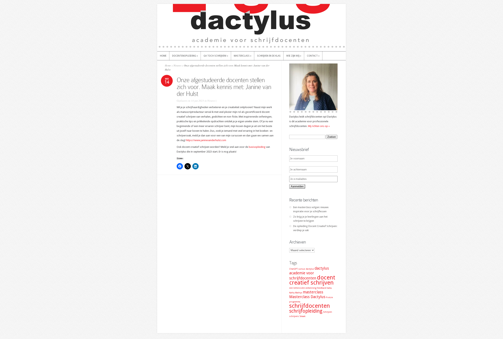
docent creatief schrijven (312, 280)
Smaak (302, 316)
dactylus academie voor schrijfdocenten (309, 273)
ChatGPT (293, 269)
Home (168, 65)
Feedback (321, 288)
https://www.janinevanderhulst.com (206, 140)
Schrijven (327, 312)
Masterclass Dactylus (307, 297)
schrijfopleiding (305, 311)
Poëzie (329, 297)
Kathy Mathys (295, 292)
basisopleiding (257, 146)
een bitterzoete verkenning (302, 288)
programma (294, 301)
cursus (301, 269)
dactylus (310, 269)
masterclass (313, 292)
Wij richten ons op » (319, 126)
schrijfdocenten (309, 305)
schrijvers (294, 316)
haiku (329, 288)
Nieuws (177, 65)
